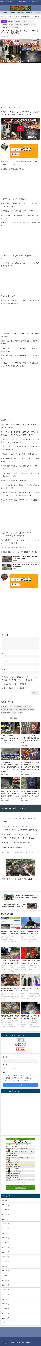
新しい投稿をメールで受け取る (15, 688)
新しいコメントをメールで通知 (15, 684)
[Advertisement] (20, 84)
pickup (11, 21)
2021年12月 (6, 1266)
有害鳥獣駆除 (24, 24)
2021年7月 (5, 1289)
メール (5, 661)
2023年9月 (5, 1205)
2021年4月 (5, 1304)
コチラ (36, 540)
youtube (18, 21)
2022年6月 (5, 1238)
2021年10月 (6, 1275)
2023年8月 (5, 1209)
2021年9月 (5, 1280)
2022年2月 (5, 1256)
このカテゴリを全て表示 (21, 1182)
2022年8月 (5, 1228)
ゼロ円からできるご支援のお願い (25, 12)
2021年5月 (5, 1299)
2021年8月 (5, 1285)
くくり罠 (33, 24)
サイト (4, 669)
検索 (20, 1085)
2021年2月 (5, 1313)
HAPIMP (16, 27)
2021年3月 (5, 1308)
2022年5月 (5, 1242)
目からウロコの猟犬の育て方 (8, 12)
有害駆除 (5, 24)
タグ (4, 1072)
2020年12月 (6, 1322)
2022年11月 (6, 1214)
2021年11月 (6, 1271)
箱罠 (12, 24)
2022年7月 (5, 1233)
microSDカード (6, 547)
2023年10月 (6, 1200)
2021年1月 (5, 1318)
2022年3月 (5, 1252)
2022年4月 (5, 1247)
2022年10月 (6, 1219)
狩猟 (24, 21)
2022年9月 (5, 1223)
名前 (4, 653)
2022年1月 (5, 1261)
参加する (33, 1184)
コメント (6, 635)
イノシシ (30, 21)
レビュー (4, 21)
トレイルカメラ (7, 27)
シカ (17, 24)
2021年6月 (5, 1294)
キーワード (6, 1057)
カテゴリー (6, 1065)
